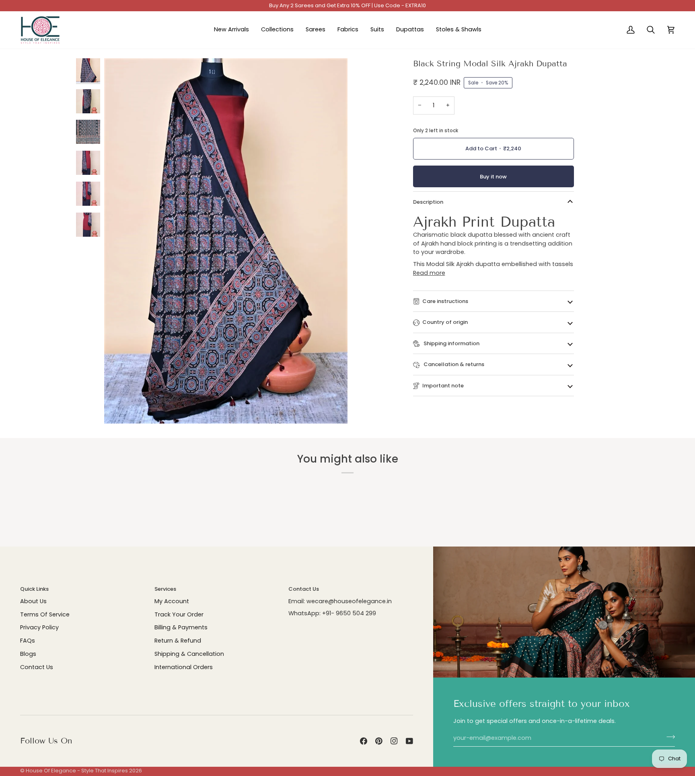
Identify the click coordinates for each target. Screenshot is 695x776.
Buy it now (493, 176)
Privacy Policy (39, 627)
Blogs (28, 654)
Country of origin (445, 322)
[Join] (668, 737)
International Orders (183, 667)
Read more (429, 273)
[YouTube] (409, 741)
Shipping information (450, 343)
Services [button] (165, 589)
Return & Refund (177, 641)
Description (428, 202)
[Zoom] (119, 408)
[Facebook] (363, 741)
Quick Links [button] (34, 589)
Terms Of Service (45, 614)
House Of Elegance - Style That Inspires (77, 770)
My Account (171, 601)
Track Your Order (179, 614)
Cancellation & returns (453, 364)
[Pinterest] (378, 741)
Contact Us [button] (303, 589)
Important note (443, 385)
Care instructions (445, 301)
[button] (277, 30)
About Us (33, 601)
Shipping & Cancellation (189, 654)
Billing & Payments (181, 627)
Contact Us (36, 667)
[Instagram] (394, 741)
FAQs (27, 641)
